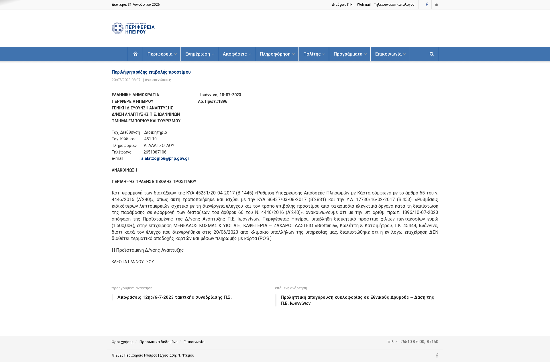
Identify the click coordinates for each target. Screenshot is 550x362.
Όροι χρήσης (122, 342)
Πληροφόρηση (275, 54)
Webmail (364, 5)
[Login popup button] (436, 4)
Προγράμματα (348, 54)
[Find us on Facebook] (427, 4)
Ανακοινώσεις (158, 80)
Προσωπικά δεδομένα (159, 342)
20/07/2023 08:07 (126, 80)
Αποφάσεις (235, 54)
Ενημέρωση (197, 54)
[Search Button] (432, 54)
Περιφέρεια (160, 54)
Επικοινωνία (388, 54)
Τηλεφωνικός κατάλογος (394, 5)
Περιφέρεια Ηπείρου (141, 355)
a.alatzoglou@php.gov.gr (165, 158)
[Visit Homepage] (133, 28)
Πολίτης (312, 54)
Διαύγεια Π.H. (342, 5)
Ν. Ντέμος (186, 355)
